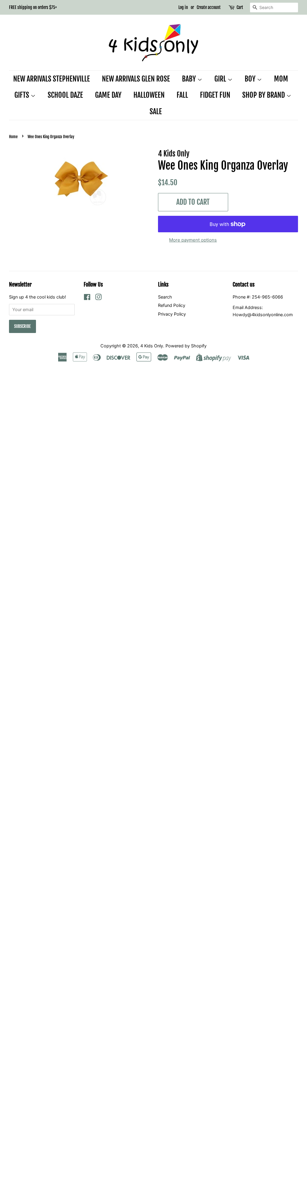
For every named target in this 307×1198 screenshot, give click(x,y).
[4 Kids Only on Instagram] (98, 298)
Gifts (22, 95)
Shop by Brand (264, 95)
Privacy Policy (172, 314)
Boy (251, 78)
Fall (182, 95)
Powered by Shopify (186, 345)
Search (165, 296)
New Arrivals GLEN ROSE (136, 78)
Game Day (108, 95)
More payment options (193, 240)
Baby (189, 78)
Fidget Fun (215, 95)
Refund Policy (171, 305)
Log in (183, 7)
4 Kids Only (151, 345)
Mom (281, 78)
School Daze (65, 95)
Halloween (149, 95)
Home (13, 136)
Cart (240, 7)
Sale (156, 111)
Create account (209, 7)
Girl (221, 78)
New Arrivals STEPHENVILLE (51, 78)
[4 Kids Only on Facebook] (87, 298)
